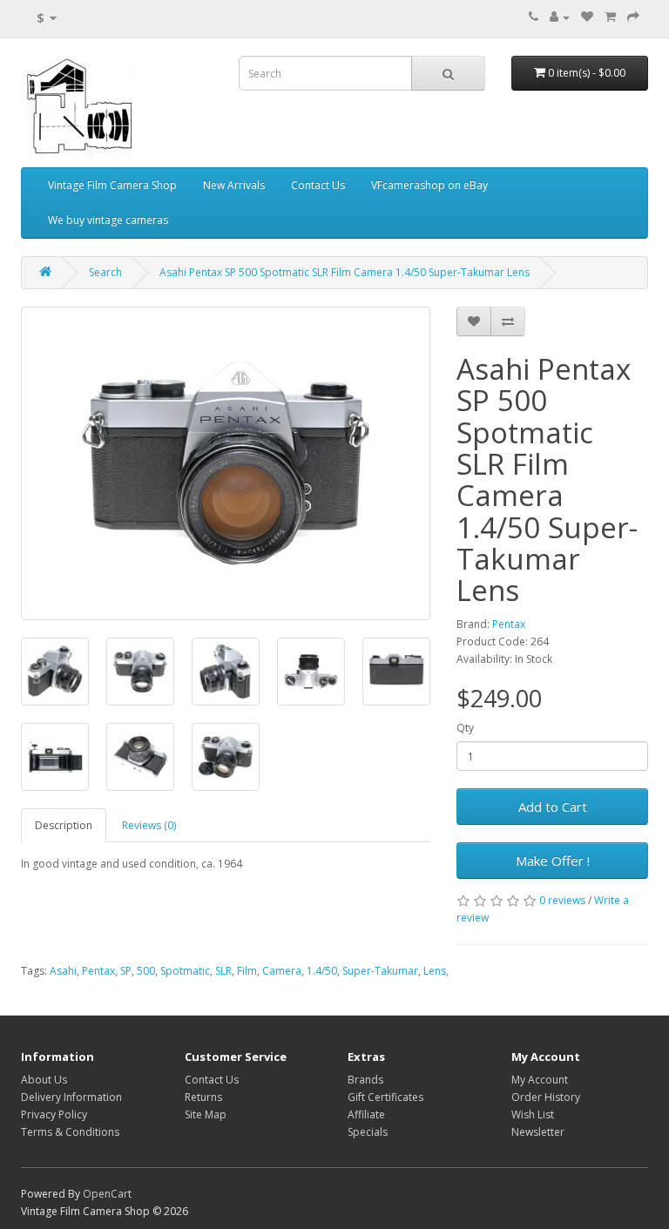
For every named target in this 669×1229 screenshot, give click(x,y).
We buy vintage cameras (108, 220)
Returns (203, 1097)
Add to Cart (552, 806)
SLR (223, 970)
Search (105, 272)
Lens (434, 970)
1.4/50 (322, 970)
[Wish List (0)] (587, 17)
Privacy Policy (54, 1114)
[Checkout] (633, 17)
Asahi (63, 970)
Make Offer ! (553, 860)
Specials (368, 1131)
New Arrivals (234, 185)
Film (247, 970)
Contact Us (318, 185)
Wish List (532, 1114)
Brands (365, 1079)
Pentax (508, 624)
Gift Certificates (385, 1097)
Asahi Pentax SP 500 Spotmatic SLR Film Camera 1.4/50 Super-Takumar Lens (344, 272)
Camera (281, 970)
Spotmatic (185, 970)
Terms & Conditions (70, 1131)
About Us (44, 1079)
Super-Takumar (380, 970)
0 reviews (562, 900)
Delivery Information (71, 1097)
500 (146, 970)
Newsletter (537, 1131)
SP (126, 970)
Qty (465, 727)
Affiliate (366, 1114)
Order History (545, 1097)
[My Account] (560, 17)
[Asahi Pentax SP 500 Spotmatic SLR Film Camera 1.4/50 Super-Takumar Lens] (225, 463)
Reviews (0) (149, 825)
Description (63, 825)
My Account (539, 1079)
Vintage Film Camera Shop (112, 185)
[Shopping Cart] (610, 17)
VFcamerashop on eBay (429, 185)
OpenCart (107, 1193)
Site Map (205, 1114)
